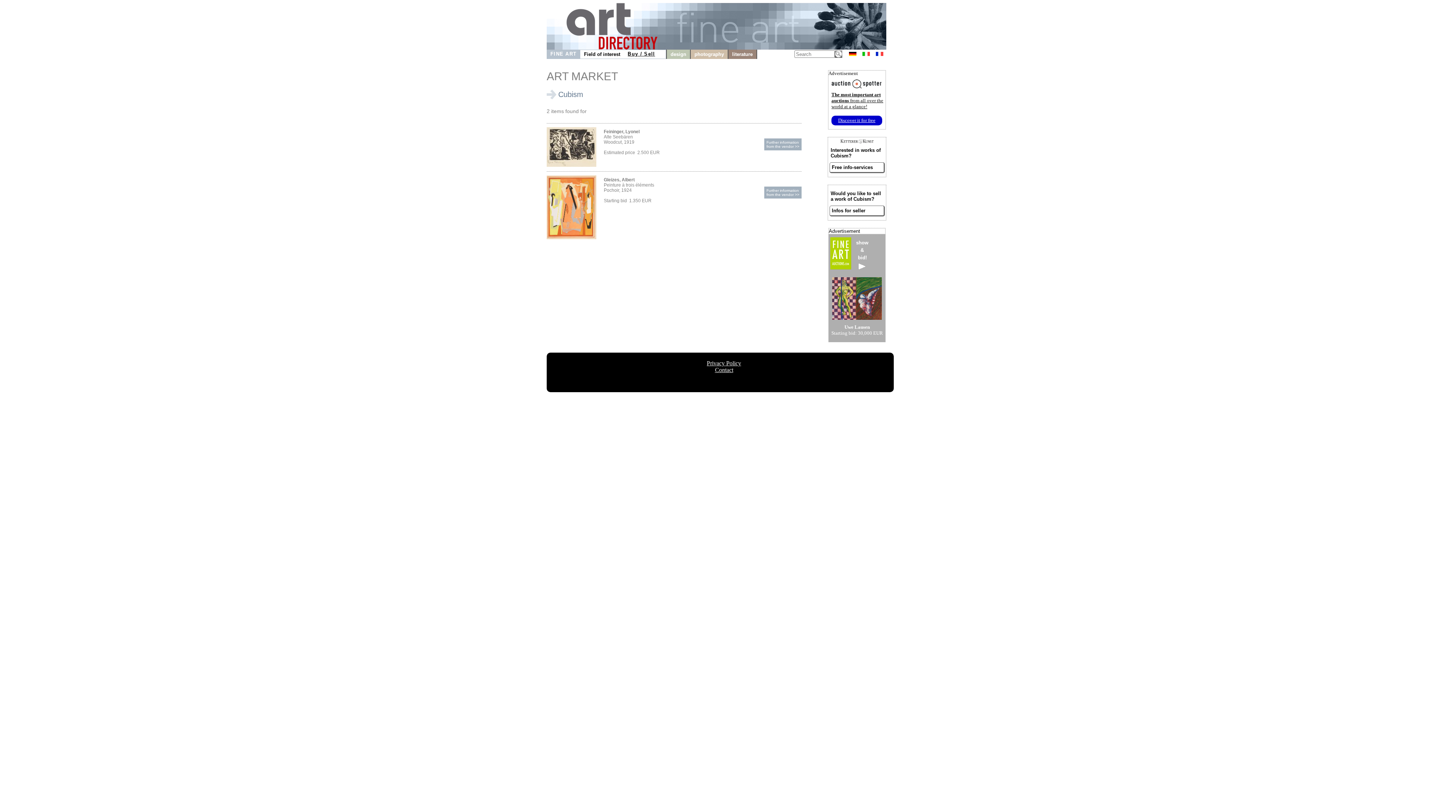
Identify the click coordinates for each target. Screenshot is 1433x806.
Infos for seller (848, 210)
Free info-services (852, 167)
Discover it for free (856, 120)
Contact (724, 370)
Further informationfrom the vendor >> (783, 144)
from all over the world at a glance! (857, 100)
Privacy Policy (724, 363)
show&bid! (862, 250)
